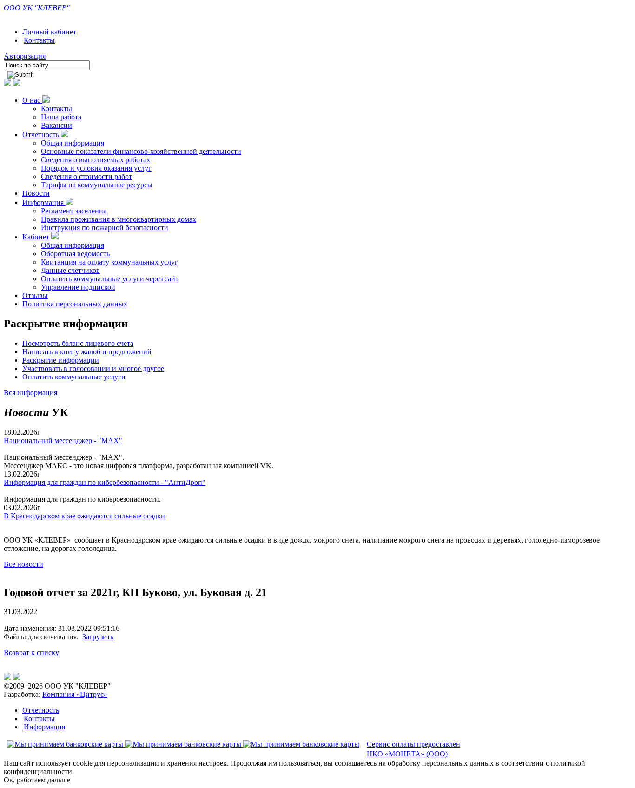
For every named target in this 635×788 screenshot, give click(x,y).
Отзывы (35, 295)
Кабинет (36, 237)
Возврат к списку (31, 652)
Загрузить (97, 637)
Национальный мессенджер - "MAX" (63, 440)
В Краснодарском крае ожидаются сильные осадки (84, 516)
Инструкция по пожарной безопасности (104, 228)
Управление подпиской (78, 287)
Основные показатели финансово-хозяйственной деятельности (141, 151)
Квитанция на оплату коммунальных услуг (109, 262)
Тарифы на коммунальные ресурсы (96, 185)
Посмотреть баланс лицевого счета (77, 343)
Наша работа (61, 117)
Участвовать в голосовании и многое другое (93, 368)
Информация (44, 202)
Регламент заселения (73, 211)
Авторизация (25, 56)
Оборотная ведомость (75, 254)
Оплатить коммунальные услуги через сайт (110, 279)
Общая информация (72, 143)
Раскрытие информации (60, 360)
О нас (32, 100)
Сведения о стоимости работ (86, 176)
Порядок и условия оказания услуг (96, 168)
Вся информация (30, 393)
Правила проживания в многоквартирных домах (118, 219)
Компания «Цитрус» (74, 694)
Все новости (23, 564)
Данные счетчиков (70, 270)
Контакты (39, 40)
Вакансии (56, 125)
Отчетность (41, 135)
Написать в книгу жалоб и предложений (87, 352)
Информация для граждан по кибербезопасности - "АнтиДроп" (104, 482)
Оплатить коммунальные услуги (74, 377)
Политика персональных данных (74, 304)
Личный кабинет (49, 32)
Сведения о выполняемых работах (95, 160)
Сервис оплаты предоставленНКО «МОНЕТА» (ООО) (413, 749)
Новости (36, 193)
